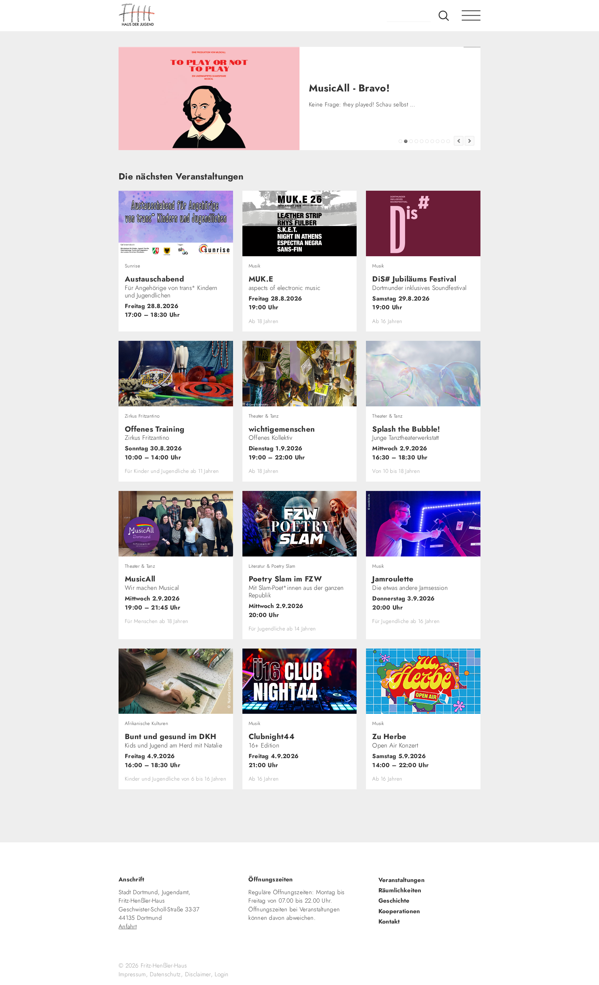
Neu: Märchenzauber (442, 141)
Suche (443, 15)
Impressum (132, 974)
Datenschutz (165, 974)
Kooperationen (399, 911)
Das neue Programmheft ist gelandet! (411, 141)
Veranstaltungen (401, 880)
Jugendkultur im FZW (448, 141)
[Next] (469, 140)
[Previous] (458, 140)
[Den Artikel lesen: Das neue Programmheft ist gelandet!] (209, 98)
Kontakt (389, 921)
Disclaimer (198, 974)
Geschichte (394, 900)
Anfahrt (128, 926)
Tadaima (400, 141)
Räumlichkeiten (399, 890)
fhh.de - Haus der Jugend (158, 15)
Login (221, 974)
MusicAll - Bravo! (405, 141)
